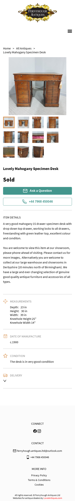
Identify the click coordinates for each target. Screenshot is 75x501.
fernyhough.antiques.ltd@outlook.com (39, 451)
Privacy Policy (39, 475)
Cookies (39, 484)
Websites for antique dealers (26, 498)
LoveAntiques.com (53, 498)
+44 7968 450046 (41, 201)
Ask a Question (41, 190)
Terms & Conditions (39, 480)
